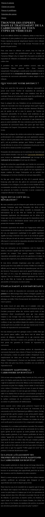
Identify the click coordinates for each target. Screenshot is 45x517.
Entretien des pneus (8, 14)
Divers (3, 18)
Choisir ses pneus (8, 6)
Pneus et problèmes (8, 10)
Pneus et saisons (7, 3)
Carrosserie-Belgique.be (36, 155)
